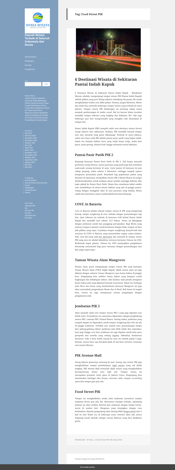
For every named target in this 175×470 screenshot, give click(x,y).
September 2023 (31, 160)
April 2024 (29, 148)
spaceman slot (30, 215)
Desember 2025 (31, 138)
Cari (26, 81)
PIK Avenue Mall (116, 440)
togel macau (118, 365)
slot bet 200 (29, 210)
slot (26, 208)
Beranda (28, 65)
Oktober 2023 (30, 157)
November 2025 (31, 140)
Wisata (27, 192)
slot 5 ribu (29, 203)
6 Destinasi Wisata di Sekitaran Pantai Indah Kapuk (106, 82)
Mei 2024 (28, 145)
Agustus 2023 (30, 162)
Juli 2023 (28, 165)
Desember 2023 (31, 152)
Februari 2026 (30, 135)
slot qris (28, 213)
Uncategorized (30, 190)
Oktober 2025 (30, 143)
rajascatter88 (30, 206)
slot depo (28, 218)
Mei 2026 (28, 133)
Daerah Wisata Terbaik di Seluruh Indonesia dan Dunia (37, 40)
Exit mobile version (87, 467)
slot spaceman (105, 236)
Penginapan (29, 61)
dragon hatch (129, 411)
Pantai (27, 185)
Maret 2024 (29, 150)
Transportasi (30, 69)
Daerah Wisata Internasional (36, 183)
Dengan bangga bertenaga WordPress (89, 459)
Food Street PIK (103, 440)
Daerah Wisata (30, 57)
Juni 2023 (28, 167)
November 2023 (31, 155)
